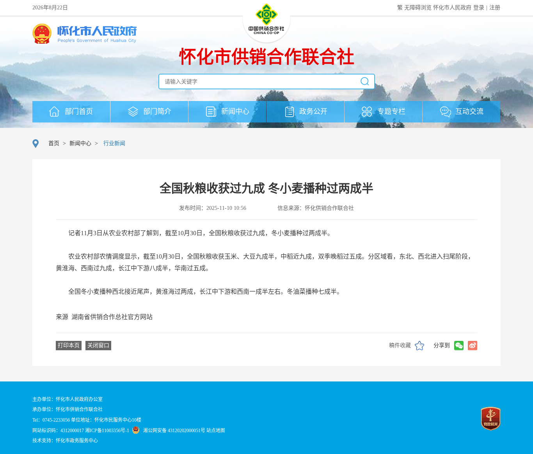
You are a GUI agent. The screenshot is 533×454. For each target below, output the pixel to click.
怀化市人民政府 (453, 8)
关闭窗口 (98, 345)
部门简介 (156, 111)
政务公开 (312, 111)
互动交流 (468, 111)
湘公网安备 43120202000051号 (174, 430)
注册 (494, 8)
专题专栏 (390, 111)
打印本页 (69, 345)
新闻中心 (234, 111)
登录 (478, 8)
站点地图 (215, 430)
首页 (53, 143)
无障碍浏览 (418, 8)
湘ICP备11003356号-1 (107, 430)
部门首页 (78, 111)
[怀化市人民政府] (84, 34)
